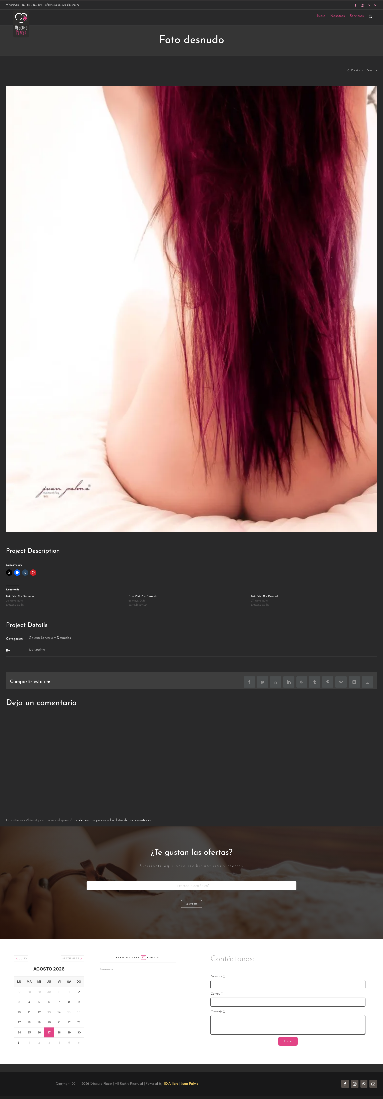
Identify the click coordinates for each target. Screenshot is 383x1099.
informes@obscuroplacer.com (62, 4)
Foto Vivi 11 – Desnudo (265, 596)
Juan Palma (189, 1083)
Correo (216, 993)
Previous (357, 70)
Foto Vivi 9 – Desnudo (20, 596)
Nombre (217, 976)
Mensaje (217, 1011)
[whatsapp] (363, 1084)
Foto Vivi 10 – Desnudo (143, 596)
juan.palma (37, 649)
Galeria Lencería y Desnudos (50, 638)
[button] (370, 16)
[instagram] (354, 1084)
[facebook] (345, 1084)
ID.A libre (171, 1083)
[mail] (373, 1084)
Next (370, 70)
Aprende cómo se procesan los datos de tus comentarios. (111, 820)
